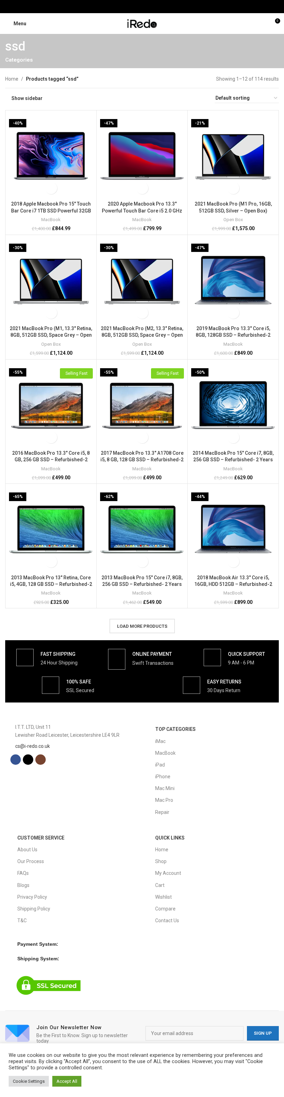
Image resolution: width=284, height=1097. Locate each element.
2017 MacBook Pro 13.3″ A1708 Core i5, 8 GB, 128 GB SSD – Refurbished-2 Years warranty (142, 459)
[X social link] (141, 6)
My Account (168, 873)
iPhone (162, 776)
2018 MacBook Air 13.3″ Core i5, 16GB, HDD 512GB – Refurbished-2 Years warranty (233, 584)
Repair (162, 812)
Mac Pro (164, 800)
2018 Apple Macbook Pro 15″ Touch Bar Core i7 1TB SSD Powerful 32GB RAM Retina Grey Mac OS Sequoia (51, 210)
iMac (160, 741)
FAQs (23, 873)
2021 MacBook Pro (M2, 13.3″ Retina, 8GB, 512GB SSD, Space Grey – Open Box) (142, 335)
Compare (165, 909)
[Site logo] (142, 23)
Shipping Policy (33, 909)
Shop (161, 861)
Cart (160, 885)
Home (11, 79)
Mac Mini (165, 788)
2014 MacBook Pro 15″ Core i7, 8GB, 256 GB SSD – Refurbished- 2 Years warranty (233, 459)
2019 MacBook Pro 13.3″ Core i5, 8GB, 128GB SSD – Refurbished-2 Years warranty (233, 335)
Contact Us (167, 920)
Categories (19, 60)
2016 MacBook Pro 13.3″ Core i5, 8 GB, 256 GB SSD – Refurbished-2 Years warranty (51, 459)
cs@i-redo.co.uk (32, 746)
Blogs (23, 885)
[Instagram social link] (151, 6)
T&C (22, 920)
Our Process (30, 861)
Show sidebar (27, 98)
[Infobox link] (47, 657)
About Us (27, 849)
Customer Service (40, 838)
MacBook (51, 219)
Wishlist (163, 897)
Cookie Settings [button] (29, 1081)
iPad (160, 765)
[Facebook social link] (133, 6)
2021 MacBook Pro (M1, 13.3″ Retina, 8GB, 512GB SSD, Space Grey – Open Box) (51, 335)
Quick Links (170, 838)
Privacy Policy (32, 897)
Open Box (233, 219)
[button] (51, 188)
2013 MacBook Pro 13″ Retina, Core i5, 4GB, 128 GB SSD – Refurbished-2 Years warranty (51, 584)
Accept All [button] (66, 1081)
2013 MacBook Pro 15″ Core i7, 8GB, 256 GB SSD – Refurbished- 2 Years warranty (142, 584)
